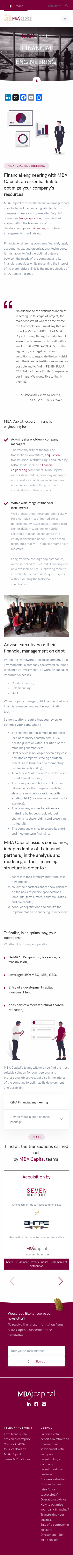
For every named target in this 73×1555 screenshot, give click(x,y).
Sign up (39, 1361)
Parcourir (52, 5)
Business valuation (53, 1479)
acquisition (33, 218)
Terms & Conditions (17, 1459)
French (18, 6)
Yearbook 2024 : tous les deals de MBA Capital (15, 1449)
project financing (34, 228)
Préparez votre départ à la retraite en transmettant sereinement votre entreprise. (54, 1444)
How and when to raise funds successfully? (52, 1489)
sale (22, 218)
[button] (36, 1119)
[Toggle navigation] (65, 19)
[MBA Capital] (18, 19)
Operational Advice (53, 1499)
